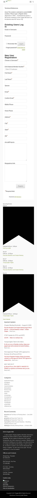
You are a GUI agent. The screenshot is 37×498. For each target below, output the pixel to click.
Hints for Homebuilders (8, 488)
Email (7, 92)
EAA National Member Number (14, 66)
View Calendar (6, 319)
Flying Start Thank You (17, 418)
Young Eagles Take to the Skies (14, 341)
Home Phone (9, 110)
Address (8, 117)
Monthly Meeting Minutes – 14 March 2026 (21, 425)
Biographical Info (10, 163)
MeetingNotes (7, 388)
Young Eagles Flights (8, 262)
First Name (8, 73)
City (6, 123)
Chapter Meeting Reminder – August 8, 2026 (17, 325)
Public (5, 393)
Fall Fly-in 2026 (7, 248)
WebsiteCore (7, 400)
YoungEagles (7, 402)
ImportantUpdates (8, 386)
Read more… (13, 331)
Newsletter (6, 391)
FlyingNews (7, 382)
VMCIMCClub (7, 399)
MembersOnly (7, 389)
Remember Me (12, 44)
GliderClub (6, 384)
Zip (6, 136)
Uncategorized (7, 397)
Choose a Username (11, 60)
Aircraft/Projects (9, 142)
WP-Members (18, 196)
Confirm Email (9, 98)
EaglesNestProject (9, 380)
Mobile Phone (9, 104)
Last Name (8, 79)
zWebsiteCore (7, 406)
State (7, 129)
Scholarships (7, 395)
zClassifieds (7, 404)
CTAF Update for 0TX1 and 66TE (14, 335)
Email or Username (11, 29)
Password (8, 36)
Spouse (7, 85)
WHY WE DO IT (9, 364)
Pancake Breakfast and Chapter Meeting (13, 255)
